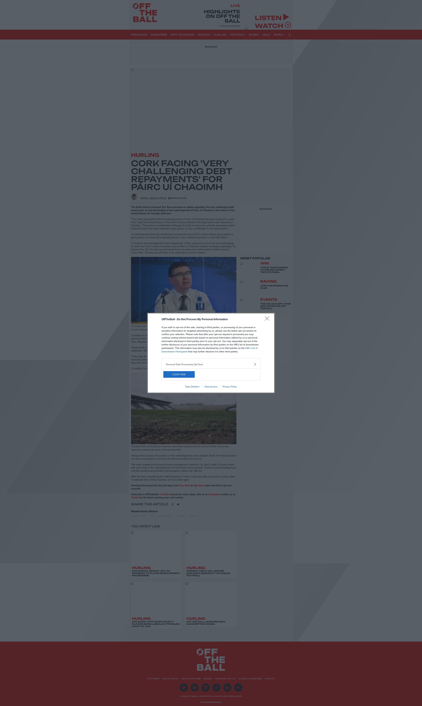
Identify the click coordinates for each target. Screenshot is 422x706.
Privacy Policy (230, 386)
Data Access (211, 386)
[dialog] (211, 353)
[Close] (268, 319)
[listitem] (211, 364)
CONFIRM (179, 374)
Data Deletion (192, 386)
